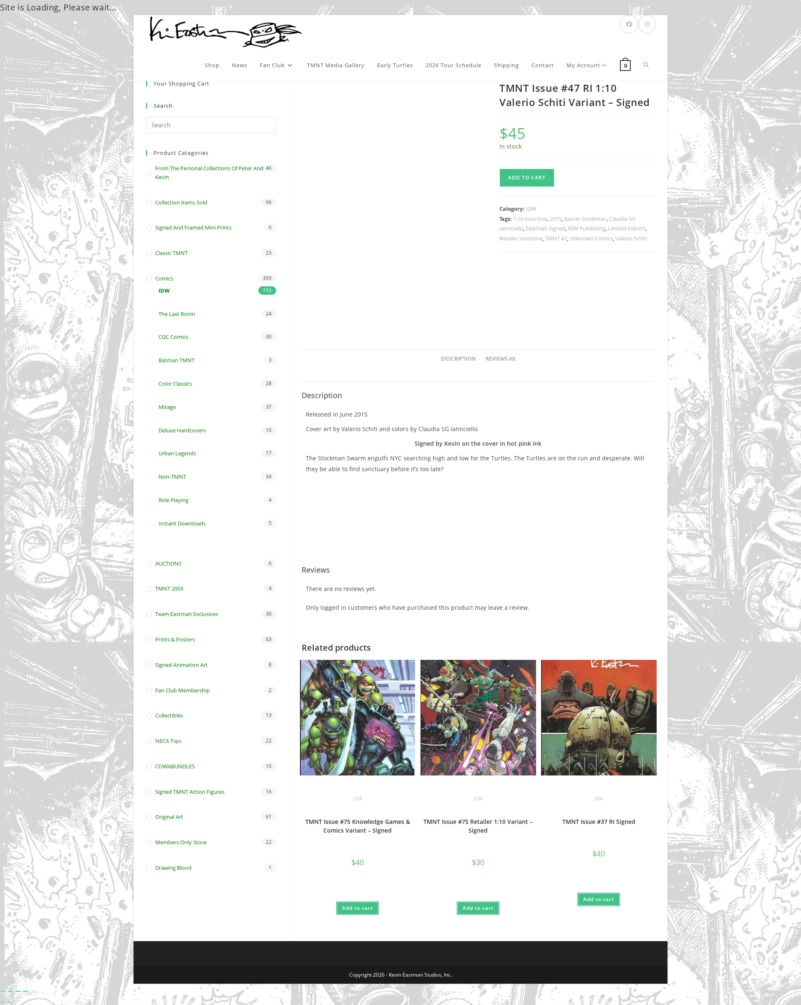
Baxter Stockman (585, 218)
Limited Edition (626, 228)
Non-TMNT (172, 476)
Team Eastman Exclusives (186, 614)
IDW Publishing (586, 228)
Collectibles (169, 715)
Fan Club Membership (182, 690)
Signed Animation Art (181, 665)
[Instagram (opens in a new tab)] (647, 24)
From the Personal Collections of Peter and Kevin (209, 172)
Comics (164, 278)
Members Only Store (181, 842)
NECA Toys (168, 741)
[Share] (18, 991)
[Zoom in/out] (3, 991)
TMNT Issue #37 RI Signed (598, 822)
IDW (531, 208)
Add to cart (527, 177)
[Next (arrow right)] (10, 1002)
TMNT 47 (556, 238)
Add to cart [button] (357, 908)
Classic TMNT (171, 253)
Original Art (169, 817)
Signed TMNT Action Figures (189, 791)
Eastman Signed (545, 228)
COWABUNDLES (175, 766)
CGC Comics (173, 337)
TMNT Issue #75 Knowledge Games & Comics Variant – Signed (357, 826)
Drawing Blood (173, 867)
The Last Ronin (177, 314)
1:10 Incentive (530, 218)
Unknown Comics (591, 238)
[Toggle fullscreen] (10, 991)
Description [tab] (458, 358)
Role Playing (174, 500)
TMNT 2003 (169, 588)
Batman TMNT (176, 360)
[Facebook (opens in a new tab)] (629, 24)
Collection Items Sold (181, 202)
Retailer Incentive (520, 238)
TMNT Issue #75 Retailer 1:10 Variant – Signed (478, 826)
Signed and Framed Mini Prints (193, 227)
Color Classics (175, 383)
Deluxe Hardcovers (182, 430)
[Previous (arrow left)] (3, 1002)
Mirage (167, 407)
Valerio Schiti (631, 238)
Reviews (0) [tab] (500, 358)
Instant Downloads (182, 523)
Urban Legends (177, 453)
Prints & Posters (175, 639)
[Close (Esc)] (25, 991)
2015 (556, 218)
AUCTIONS (168, 563)
